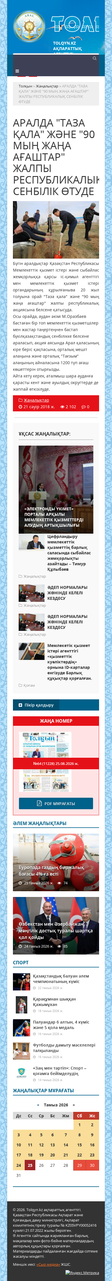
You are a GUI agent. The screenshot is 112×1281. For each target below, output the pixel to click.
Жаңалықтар (36, 400)
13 (52, 1145)
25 (30, 1165)
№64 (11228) (56, 763)
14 (65, 1145)
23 (92, 1155)
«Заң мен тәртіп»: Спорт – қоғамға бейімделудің (59, 1070)
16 (92, 1145)
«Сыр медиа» (48, 1264)
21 (65, 1155)
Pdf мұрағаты (60, 803)
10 (18, 1145)
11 (30, 1145)
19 (41, 1155)
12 (41, 1145)
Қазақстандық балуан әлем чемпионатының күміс (61, 978)
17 (18, 1155)
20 (52, 1155)
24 (18, 1165)
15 (79, 1145)
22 (79, 1155)
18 (30, 1155)
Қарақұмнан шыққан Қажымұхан (54, 1001)
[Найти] (94, 58)
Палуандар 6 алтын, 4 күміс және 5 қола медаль (61, 1024)
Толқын (56, 26)
